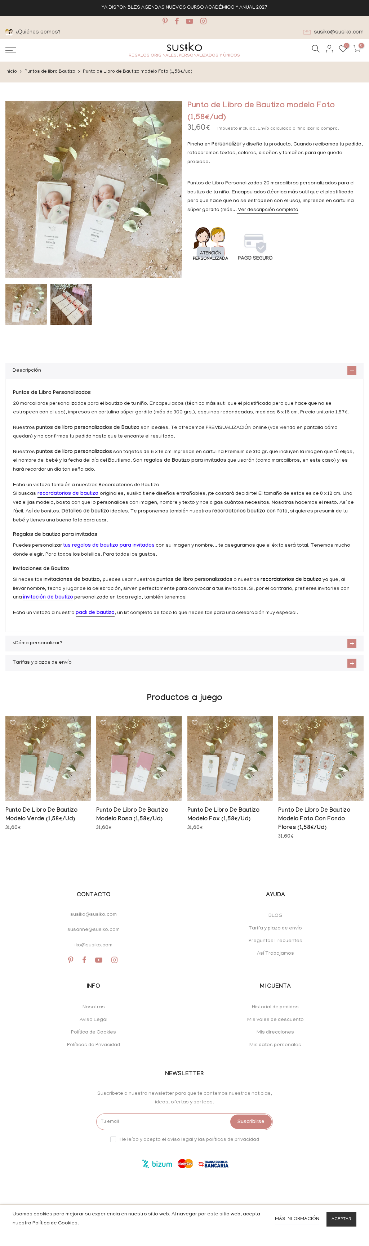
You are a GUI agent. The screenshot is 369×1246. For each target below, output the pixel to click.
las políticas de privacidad (228, 1140)
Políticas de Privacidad (93, 1045)
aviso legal (180, 1140)
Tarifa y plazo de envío (275, 928)
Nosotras (94, 1007)
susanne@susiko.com (93, 930)
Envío (264, 128)
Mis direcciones (275, 1032)
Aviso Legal (93, 1020)
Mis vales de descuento (275, 1020)
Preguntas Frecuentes (275, 941)
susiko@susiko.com (93, 915)
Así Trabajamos (275, 953)
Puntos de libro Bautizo (50, 72)
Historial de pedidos (275, 1007)
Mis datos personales (275, 1045)
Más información (297, 1219)
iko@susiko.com (93, 945)
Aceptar (341, 1219)
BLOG (275, 916)
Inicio (11, 72)
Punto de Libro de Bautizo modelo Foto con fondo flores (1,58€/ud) (314, 819)
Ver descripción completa (267, 210)
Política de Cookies (93, 1032)
